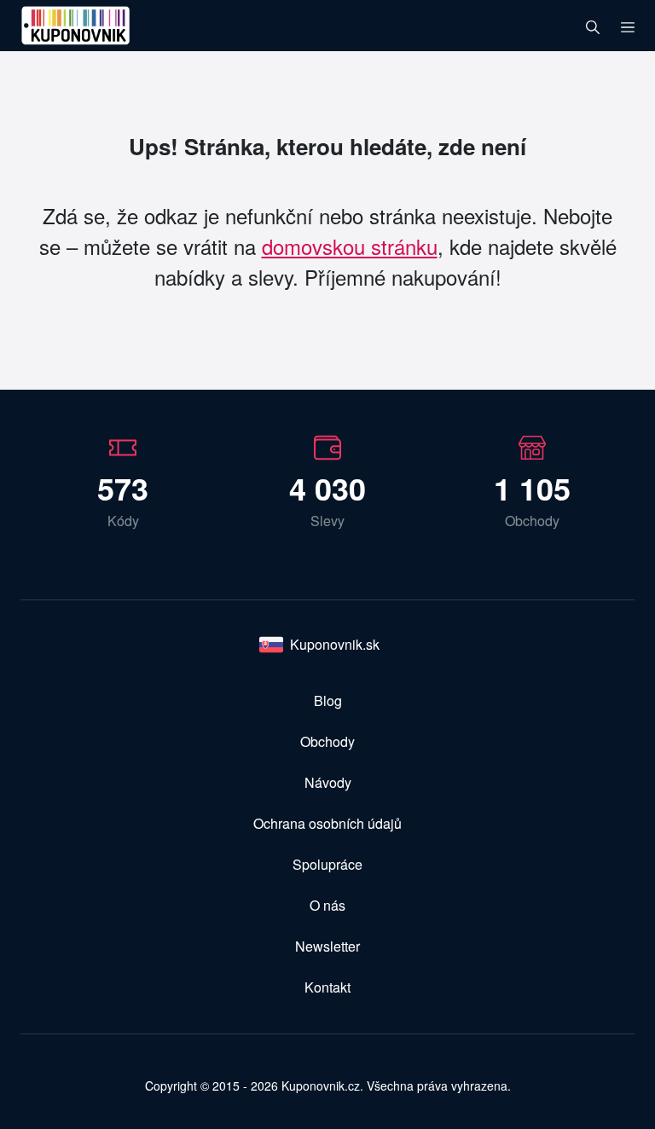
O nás (327, 905)
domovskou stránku (350, 246)
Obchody (327, 741)
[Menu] (628, 25)
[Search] (593, 25)
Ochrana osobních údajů (327, 823)
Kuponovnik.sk (335, 644)
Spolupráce (327, 864)
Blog (328, 700)
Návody (327, 782)
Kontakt (327, 987)
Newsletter (327, 946)
